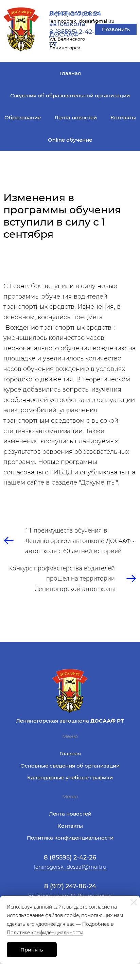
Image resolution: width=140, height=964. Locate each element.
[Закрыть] (133, 902)
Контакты (123, 117)
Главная (70, 73)
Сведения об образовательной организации (70, 95)
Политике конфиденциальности (45, 932)
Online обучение (70, 140)
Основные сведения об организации (70, 765)
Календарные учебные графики (70, 777)
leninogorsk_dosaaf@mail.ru (70, 867)
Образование (22, 117)
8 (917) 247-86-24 (75, 13)
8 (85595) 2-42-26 (75, 32)
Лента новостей (75, 117)
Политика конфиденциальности (70, 837)
